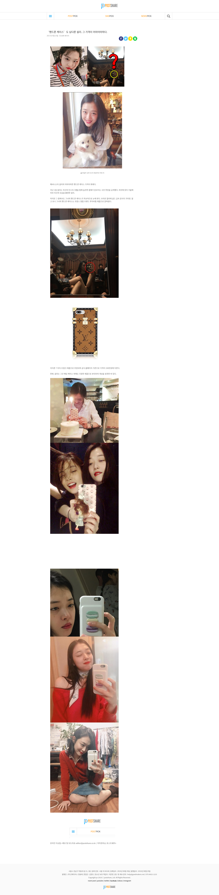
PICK (73, 15)
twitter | (107, 881)
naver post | (92, 881)
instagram (127, 881)
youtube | (100, 881)
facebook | (113, 881)
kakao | (120, 881)
